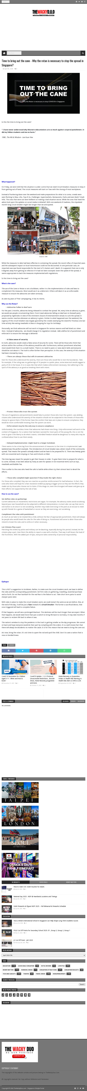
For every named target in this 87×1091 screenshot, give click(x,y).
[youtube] (82, 1)
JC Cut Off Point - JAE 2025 (23, 940)
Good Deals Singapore (26, 966)
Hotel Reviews (46, 966)
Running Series (27, 970)
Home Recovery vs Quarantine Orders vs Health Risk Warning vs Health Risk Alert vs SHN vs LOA (70, 678)
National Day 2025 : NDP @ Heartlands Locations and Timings (35, 896)
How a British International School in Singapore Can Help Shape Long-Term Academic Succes (46, 921)
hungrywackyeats (59, 974)
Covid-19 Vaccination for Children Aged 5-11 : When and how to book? (13, 678)
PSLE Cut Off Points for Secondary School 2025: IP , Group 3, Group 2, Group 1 (42, 930)
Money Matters (8, 970)
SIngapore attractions (48, 970)
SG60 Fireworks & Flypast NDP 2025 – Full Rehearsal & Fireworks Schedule (40, 906)
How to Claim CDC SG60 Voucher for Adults (29, 887)
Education (6, 966)
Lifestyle (61, 966)
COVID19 (11, 645)
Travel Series (40, 974)
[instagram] (84, 1)
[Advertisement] (43, 32)
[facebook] (76, 1)
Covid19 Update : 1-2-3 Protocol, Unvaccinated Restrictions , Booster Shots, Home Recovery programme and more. (42, 679)
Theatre (26, 974)
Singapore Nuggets (71, 970)
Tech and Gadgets (9, 974)
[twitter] (79, 1)
